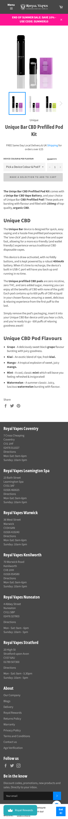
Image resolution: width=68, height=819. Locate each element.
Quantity (52, 159)
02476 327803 (11, 616)
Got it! (61, 811)
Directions (9, 452)
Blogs (6, 701)
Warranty (9, 724)
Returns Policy (12, 719)
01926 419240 (11, 532)
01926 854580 (11, 574)
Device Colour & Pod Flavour (18, 159)
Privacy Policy (12, 730)
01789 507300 (11, 662)
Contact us (10, 742)
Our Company (11, 695)
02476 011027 (11, 448)
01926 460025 (11, 490)
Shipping (52, 145)
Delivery (8, 707)
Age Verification (13, 748)
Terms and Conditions (16, 736)
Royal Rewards (12, 713)
